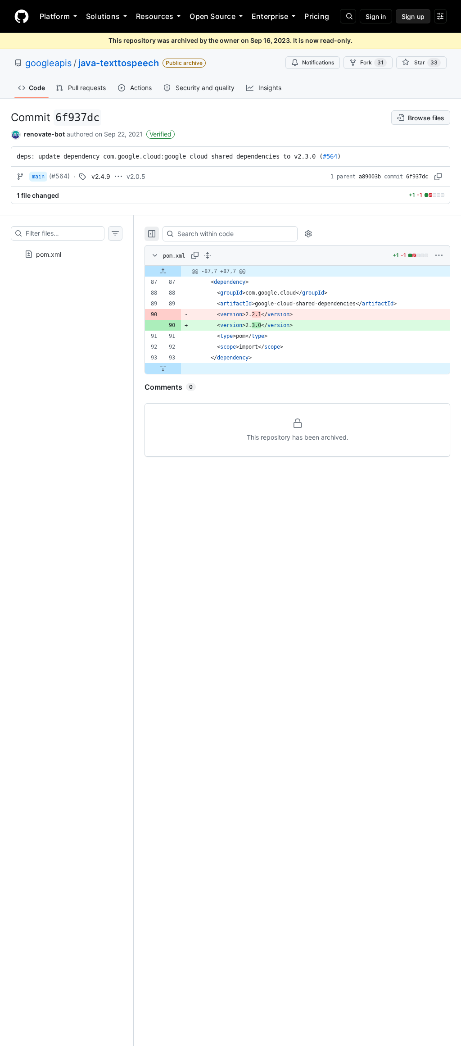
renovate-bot (44, 134)
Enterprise (270, 16)
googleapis (48, 63)
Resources (154, 16)
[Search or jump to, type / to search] (348, 16)
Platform (55, 16)
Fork (372, 62)
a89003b (370, 176)
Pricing (316, 16)
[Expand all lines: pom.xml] (207, 255)
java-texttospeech (118, 63)
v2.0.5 (136, 176)
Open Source (212, 16)
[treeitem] (66, 251)
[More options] (439, 255)
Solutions (103, 16)
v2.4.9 (100, 176)
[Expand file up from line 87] (163, 271)
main (38, 176)
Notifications (318, 62)
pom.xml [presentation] (48, 254)
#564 (330, 156)
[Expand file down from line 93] (163, 368)
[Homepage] (21, 16)
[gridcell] (297, 271)
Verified (160, 134)
